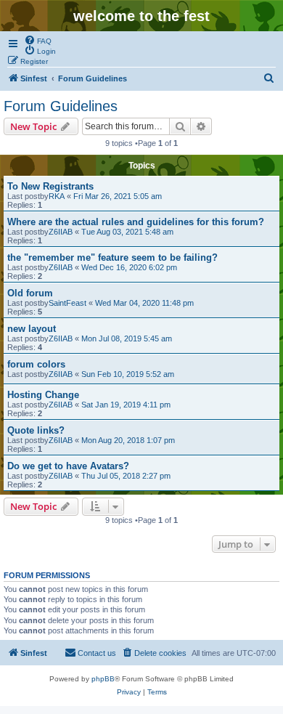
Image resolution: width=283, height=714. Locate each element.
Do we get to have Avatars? (68, 466)
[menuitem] (38, 40)
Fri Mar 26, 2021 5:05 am (117, 196)
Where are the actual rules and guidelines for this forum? (135, 221)
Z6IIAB (61, 231)
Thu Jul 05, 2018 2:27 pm (126, 475)
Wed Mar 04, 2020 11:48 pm (144, 303)
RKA (57, 196)
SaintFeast (67, 303)
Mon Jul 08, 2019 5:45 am (126, 338)
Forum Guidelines (61, 106)
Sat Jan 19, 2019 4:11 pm (126, 404)
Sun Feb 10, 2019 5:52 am (127, 374)
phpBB (103, 679)
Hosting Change (43, 394)
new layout (31, 328)
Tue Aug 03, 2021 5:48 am (127, 231)
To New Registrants (50, 186)
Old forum (30, 293)
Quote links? (36, 430)
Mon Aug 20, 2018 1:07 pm (128, 440)
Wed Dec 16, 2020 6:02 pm (129, 267)
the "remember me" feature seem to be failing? (112, 257)
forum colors (36, 364)
